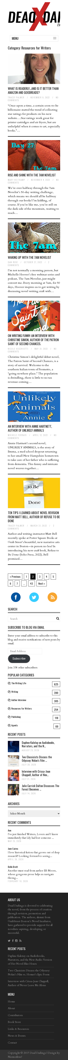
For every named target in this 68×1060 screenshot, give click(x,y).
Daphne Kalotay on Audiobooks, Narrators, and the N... (38, 744)
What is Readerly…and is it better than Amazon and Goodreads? (33, 90)
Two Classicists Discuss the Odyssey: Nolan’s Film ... (37, 759)
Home (11, 1001)
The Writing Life (18, 683)
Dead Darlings (38, 1053)
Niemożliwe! (15, 1057)
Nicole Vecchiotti (18, 348)
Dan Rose (13, 262)
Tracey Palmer (16, 97)
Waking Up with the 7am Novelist (29, 257)
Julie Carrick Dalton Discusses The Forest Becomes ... (40, 788)
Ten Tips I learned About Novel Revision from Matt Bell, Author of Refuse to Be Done (34, 516)
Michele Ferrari (17, 435)
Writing (14, 691)
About (11, 1008)
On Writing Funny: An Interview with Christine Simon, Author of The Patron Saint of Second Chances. (33, 339)
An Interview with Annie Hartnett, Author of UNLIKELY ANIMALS (30, 428)
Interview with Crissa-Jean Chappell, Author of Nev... (36, 773)
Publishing (16, 717)
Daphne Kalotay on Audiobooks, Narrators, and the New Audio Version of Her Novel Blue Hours (30, 959)
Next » (41, 583)
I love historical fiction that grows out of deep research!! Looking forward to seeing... (34, 854)
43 (31, 583)
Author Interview (18, 700)
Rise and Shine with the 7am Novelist (32, 175)
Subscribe (18, 658)
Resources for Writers (21, 708)
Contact (12, 1042)
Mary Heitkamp (16, 179)
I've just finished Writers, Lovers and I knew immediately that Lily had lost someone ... (33, 836)
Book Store (14, 1022)
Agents (14, 725)
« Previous (15, 576)
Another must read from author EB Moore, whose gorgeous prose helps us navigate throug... (32, 874)
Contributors (15, 1015)
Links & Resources (18, 1029)
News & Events (17, 1035)
